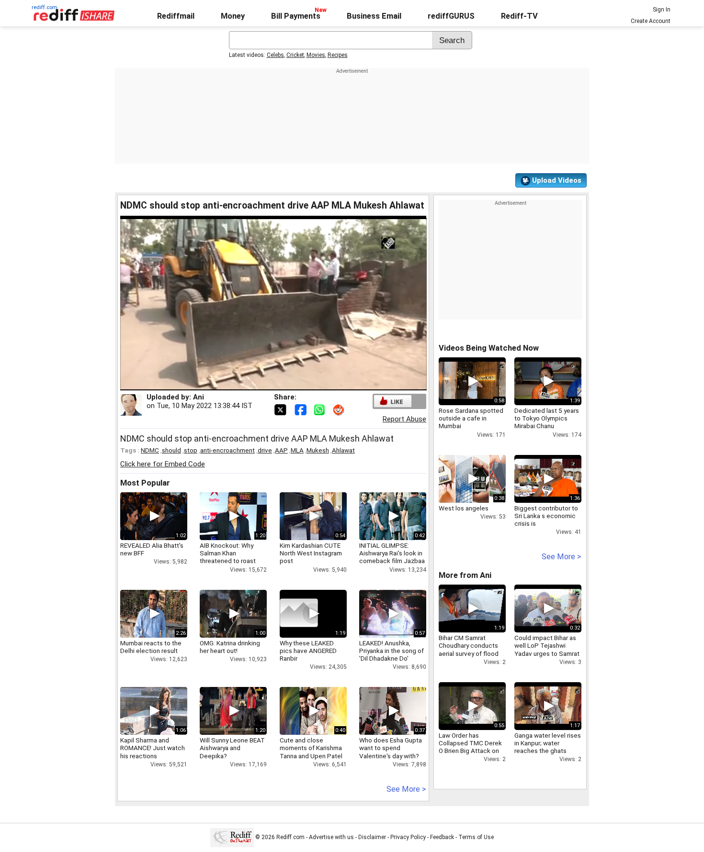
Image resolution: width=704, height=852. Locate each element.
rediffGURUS (451, 16)
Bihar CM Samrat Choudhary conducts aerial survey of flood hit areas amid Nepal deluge (469, 653)
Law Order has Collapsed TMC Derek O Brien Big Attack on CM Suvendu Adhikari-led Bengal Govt (470, 750)
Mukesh (318, 450)
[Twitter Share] (281, 409)
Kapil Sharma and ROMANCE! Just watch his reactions (152, 747)
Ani (198, 397)
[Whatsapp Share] (321, 409)
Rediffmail (175, 16)
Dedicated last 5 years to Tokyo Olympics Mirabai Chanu (546, 418)
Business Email (374, 16)
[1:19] (299, 613)
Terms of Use (476, 837)
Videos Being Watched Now (489, 348)
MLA (297, 450)
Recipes (338, 55)
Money (233, 16)
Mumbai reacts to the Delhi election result (151, 646)
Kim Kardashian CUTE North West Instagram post (311, 553)
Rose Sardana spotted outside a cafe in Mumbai (471, 418)
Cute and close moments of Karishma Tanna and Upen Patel (311, 747)
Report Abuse (404, 419)
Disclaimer (372, 837)
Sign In (661, 9)
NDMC (150, 450)
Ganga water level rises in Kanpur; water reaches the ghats (547, 742)
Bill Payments (295, 16)
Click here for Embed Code (162, 464)
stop (190, 450)
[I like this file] (392, 401)
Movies (316, 55)
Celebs (275, 55)
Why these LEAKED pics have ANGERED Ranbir (308, 650)
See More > (406, 789)
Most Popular (145, 482)
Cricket (295, 55)
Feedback (442, 837)
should (171, 450)
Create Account (650, 21)
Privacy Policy (408, 837)
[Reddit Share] (339, 409)
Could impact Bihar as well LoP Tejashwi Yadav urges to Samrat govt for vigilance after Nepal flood (547, 653)
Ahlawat (343, 450)
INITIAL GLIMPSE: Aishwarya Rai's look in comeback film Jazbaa (392, 553)
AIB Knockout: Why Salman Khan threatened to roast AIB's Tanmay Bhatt (228, 557)
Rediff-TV (519, 16)
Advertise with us (331, 837)
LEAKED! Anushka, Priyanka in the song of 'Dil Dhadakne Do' (391, 650)
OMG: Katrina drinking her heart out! (230, 646)
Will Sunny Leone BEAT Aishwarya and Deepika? (232, 747)
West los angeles (463, 508)
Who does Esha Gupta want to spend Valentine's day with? (390, 747)
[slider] (263, 383)
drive (265, 450)
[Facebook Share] (301, 409)
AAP (281, 450)
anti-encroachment (227, 450)
